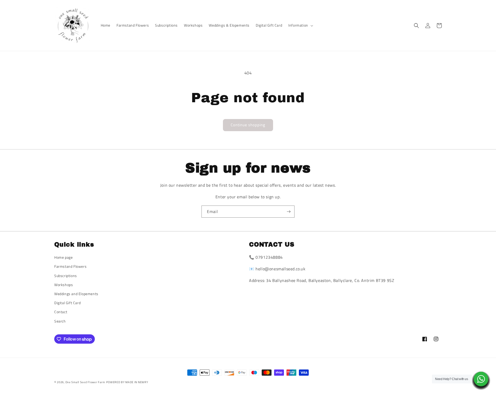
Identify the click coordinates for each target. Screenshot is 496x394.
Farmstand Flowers (70, 266)
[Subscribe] (288, 212)
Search (60, 321)
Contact (60, 311)
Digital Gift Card (67, 302)
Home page (63, 257)
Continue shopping (248, 125)
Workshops (63, 284)
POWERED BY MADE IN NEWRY (127, 382)
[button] (300, 25)
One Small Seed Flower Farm (85, 382)
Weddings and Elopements (76, 293)
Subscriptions (65, 275)
